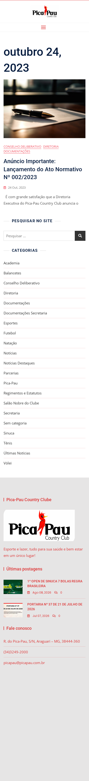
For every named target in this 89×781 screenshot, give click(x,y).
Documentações (17, 151)
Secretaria (12, 413)
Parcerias (11, 373)
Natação (10, 343)
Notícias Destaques (19, 363)
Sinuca (9, 433)
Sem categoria (15, 423)
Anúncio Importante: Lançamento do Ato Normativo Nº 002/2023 (43, 169)
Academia (11, 263)
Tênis (8, 443)
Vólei (8, 463)
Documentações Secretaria (25, 313)
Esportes (11, 323)
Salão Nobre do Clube (21, 403)
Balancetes (12, 273)
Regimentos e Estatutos (23, 393)
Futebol (10, 333)
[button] (44, 27)
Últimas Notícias (17, 453)
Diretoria (51, 146)
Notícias (10, 353)
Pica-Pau (11, 383)
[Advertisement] (44, 717)
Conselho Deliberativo (22, 146)
